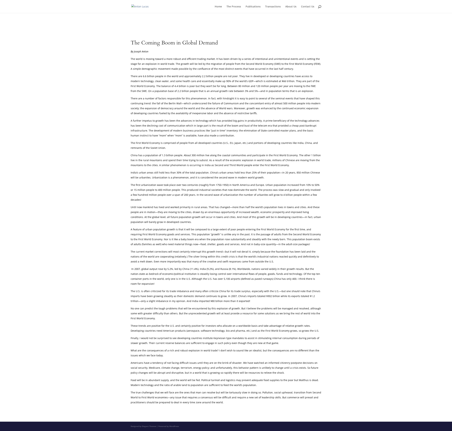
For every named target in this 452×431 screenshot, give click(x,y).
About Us (290, 6)
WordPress (174, 426)
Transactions (273, 6)
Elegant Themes (149, 426)
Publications (253, 6)
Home (218, 6)
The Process (234, 6)
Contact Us (307, 6)
